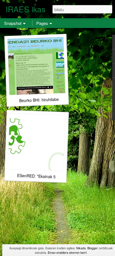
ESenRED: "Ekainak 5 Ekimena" (45, 176)
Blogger (92, 248)
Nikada (81, 248)
